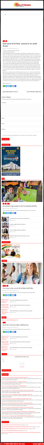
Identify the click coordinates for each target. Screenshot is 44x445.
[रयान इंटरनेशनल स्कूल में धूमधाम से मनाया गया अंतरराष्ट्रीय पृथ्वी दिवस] (22, 191)
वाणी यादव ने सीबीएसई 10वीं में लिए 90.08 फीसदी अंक (18, 230)
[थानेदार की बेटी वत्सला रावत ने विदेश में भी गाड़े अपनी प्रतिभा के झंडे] (5, 219)
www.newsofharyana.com (14, 48)
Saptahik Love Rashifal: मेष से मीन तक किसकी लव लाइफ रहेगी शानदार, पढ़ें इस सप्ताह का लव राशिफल (17, 403)
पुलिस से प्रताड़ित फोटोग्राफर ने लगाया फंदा (10, 91)
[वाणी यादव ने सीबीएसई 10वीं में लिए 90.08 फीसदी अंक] (5, 231)
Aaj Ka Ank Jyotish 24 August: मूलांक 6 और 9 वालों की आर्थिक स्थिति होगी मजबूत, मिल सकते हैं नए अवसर (18, 415)
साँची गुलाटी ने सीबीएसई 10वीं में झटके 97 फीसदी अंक (17, 224)
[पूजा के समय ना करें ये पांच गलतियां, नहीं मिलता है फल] (22, 320)
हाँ (3, 359)
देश (6, 41)
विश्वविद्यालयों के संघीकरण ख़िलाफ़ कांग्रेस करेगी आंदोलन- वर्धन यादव (20, 235)
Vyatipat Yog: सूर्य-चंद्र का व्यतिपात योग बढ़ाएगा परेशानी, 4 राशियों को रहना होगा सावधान (15, 377)
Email (3, 123)
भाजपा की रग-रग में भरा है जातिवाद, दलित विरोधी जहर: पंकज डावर (11, 430)
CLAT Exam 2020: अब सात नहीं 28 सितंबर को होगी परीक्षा (18, 288)
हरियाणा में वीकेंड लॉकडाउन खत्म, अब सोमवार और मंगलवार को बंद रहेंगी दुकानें (21, 310)
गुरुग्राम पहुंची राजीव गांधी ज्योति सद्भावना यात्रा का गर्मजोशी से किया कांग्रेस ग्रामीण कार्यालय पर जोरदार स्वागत (17, 426)
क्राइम (4, 41)
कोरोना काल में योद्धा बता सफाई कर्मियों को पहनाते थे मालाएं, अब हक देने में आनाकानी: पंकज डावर (15, 428)
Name (3, 118)
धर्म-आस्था (4, 322)
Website (3, 129)
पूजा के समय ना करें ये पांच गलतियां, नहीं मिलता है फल (16, 325)
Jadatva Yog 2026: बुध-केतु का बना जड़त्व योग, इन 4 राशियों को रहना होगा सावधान (14, 381)
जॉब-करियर (4, 285)
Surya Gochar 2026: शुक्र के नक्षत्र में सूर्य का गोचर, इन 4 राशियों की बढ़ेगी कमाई (14, 386)
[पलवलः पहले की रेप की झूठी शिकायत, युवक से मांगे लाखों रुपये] (5, 301)
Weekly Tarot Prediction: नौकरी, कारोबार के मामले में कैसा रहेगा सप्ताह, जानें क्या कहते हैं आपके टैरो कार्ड (17, 407)
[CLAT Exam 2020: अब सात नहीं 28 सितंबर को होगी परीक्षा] (22, 273)
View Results (22, 366)
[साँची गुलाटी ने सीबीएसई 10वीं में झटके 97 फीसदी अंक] (5, 225)
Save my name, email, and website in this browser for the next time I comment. (20, 135)
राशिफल (6, 374)
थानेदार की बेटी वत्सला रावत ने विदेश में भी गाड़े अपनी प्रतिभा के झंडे (19, 218)
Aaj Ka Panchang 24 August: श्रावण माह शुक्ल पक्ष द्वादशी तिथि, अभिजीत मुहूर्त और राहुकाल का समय (17, 394)
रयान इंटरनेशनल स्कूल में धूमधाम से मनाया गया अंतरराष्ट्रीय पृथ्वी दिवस (20, 206)
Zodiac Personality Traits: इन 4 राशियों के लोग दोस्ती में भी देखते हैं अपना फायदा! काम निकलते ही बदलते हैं (18, 390)
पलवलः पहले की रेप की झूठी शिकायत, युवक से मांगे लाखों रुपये (19, 300)
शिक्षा (5, 203)
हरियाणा (8, 203)
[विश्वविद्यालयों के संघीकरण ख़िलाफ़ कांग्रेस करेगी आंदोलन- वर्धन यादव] (5, 236)
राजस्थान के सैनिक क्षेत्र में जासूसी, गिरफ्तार (34, 91)
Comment (4, 102)
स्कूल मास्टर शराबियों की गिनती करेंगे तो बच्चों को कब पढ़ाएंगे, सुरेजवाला (20, 305)
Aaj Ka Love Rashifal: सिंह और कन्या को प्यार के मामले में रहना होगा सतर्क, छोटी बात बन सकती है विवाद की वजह (18, 411)
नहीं (3, 361)
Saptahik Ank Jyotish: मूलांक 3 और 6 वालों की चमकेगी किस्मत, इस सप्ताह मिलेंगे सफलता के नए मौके (16, 398)
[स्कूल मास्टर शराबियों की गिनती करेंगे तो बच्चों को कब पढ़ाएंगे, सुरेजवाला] (5, 306)
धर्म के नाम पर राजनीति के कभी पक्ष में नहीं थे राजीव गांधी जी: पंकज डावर (12, 424)
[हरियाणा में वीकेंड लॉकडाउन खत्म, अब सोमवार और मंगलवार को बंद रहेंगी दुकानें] (5, 312)
